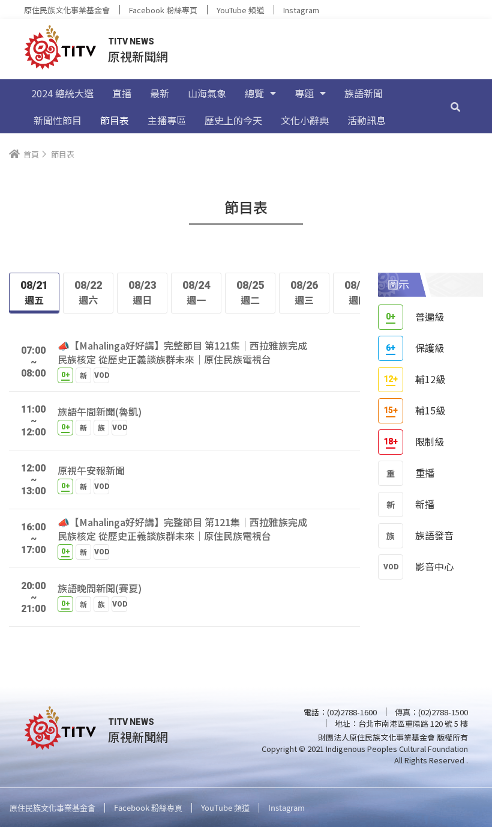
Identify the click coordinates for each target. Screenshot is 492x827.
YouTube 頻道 (240, 10)
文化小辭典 (305, 120)
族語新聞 (363, 93)
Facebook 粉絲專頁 (163, 10)
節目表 (114, 120)
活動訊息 (366, 120)
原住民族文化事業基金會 (67, 10)
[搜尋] (455, 106)
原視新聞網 (138, 56)
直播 (121, 93)
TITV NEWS (131, 41)
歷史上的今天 (233, 120)
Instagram (301, 10)
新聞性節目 (58, 120)
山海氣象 (207, 93)
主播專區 (167, 120)
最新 (159, 93)
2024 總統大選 (62, 93)
